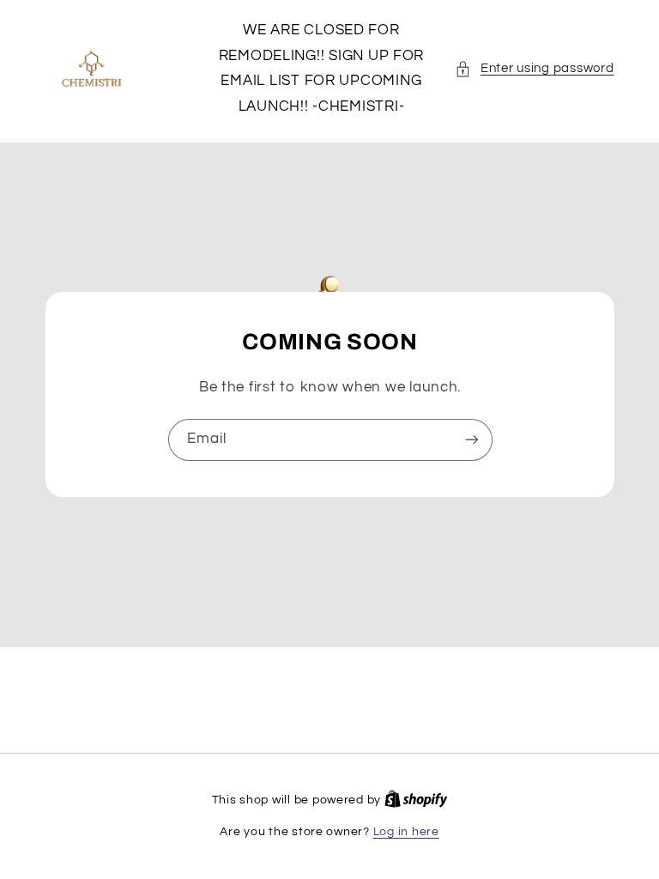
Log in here (406, 832)
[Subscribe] (471, 440)
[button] (534, 69)
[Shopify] (416, 800)
